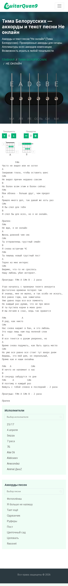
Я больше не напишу (20, 504)
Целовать (13, 538)
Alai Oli (11, 452)
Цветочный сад (16, 532)
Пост (10, 527)
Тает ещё (12, 510)
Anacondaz (13, 464)
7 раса (11, 441)
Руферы (12, 521)
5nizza (11, 436)
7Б (8, 447)
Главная (8, 60)
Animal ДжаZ (14, 469)
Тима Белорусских (32, 60)
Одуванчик (13, 516)
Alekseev (12, 458)
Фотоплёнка (14, 499)
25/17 (10, 424)
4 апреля (12, 430)
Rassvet (12, 544)
